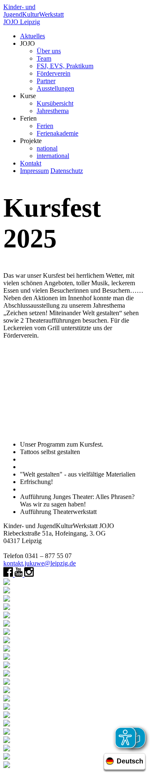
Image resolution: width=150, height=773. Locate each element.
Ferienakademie (57, 133)
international (53, 155)
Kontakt (30, 163)
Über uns (49, 50)
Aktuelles (32, 36)
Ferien (45, 125)
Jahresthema (53, 110)
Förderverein (53, 73)
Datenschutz (66, 170)
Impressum (34, 170)
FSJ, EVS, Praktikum (65, 65)
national (47, 148)
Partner (46, 80)
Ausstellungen (55, 88)
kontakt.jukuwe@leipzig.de (39, 563)
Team (44, 58)
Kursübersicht (55, 103)
